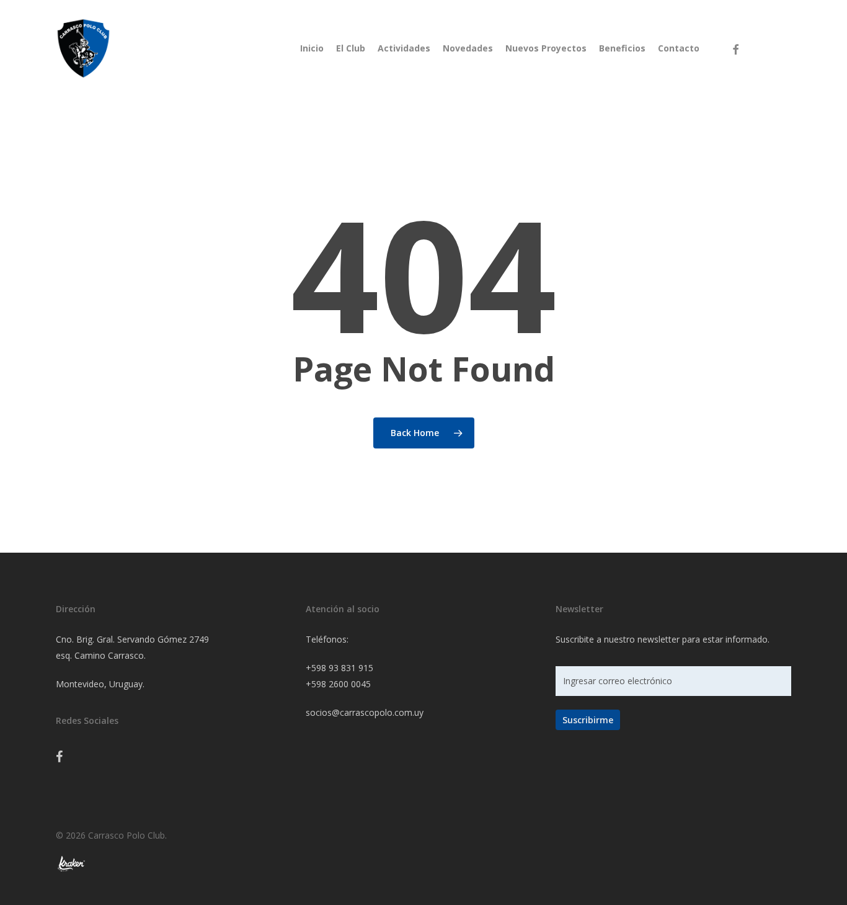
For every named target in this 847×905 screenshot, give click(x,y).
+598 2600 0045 (338, 684)
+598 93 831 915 (339, 668)
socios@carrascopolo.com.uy (364, 712)
